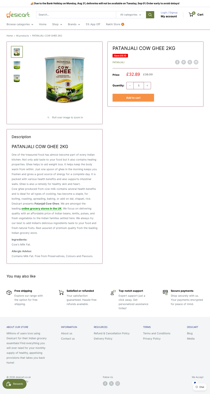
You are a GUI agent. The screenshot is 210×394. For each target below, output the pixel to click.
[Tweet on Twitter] (190, 62)
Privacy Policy (152, 338)
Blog (190, 333)
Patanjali (119, 62)
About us (66, 333)
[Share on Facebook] (177, 62)
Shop (55, 24)
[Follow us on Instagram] (117, 383)
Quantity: (118, 85)
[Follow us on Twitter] (111, 383)
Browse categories (18, 24)
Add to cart (133, 97)
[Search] (150, 14)
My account (169, 16)
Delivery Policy (103, 338)
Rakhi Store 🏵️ (115, 24)
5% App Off (93, 24)
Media (191, 338)
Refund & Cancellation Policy (112, 333)
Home (42, 24)
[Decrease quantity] (129, 85)
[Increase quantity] (147, 85)
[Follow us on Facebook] (105, 383)
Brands (72, 24)
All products (22, 35)
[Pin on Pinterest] (183, 62)
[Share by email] (196, 62)
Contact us (68, 338)
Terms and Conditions (156, 333)
